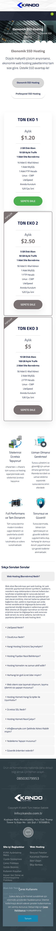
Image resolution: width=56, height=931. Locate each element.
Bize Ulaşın (35, 860)
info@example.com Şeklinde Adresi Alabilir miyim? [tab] (27, 730)
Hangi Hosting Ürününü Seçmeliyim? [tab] (25, 646)
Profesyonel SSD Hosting (28, 93)
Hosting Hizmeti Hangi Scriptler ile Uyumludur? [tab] (22, 698)
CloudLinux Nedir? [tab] (15, 637)
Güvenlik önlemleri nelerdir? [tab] (20, 750)
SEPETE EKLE (28, 201)
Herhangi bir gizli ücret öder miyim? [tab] (24, 675)
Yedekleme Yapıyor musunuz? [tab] (21, 741)
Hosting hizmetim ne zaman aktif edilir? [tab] (26, 665)
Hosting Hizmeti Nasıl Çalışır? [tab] (21, 719)
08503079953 (28, 778)
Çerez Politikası (11, 863)
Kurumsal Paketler (39, 856)
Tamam (28, 918)
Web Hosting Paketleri (25, 33)
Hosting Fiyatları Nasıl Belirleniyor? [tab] (24, 656)
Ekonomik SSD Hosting (28, 82)
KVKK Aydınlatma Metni (12, 853)
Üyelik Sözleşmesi (12, 859)
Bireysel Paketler (38, 852)
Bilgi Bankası (36, 865)
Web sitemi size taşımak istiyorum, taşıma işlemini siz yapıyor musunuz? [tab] (26, 686)
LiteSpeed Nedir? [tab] (15, 627)
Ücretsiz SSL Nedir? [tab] (16, 709)
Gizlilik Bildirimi (10, 867)
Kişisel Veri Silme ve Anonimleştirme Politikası (13, 877)
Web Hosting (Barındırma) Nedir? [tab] (23, 576)
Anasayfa (8, 33)
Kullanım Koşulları (12, 871)
